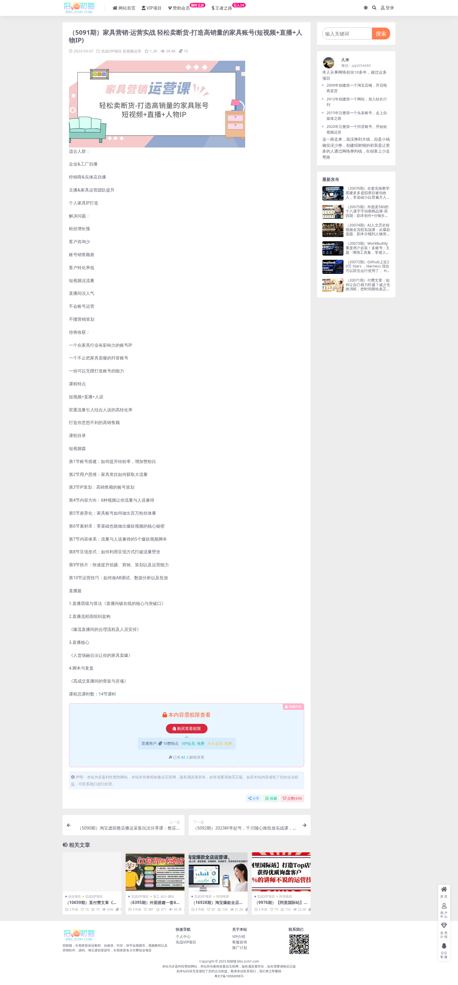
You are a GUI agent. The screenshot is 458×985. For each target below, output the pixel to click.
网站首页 (126, 8)
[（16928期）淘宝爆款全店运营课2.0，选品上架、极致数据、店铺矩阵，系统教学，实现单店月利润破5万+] (218, 872)
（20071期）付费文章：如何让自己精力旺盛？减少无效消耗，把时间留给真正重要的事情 (368, 287)
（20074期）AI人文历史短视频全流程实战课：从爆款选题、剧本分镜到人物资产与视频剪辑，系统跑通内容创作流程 (368, 233)
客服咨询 (239, 941)
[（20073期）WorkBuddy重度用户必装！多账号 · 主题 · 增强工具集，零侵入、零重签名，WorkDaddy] (333, 248)
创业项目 (74, 896)
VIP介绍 (238, 936)
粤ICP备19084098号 (229, 976)
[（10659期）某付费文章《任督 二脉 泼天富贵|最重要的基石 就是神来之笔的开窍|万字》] (92, 872)
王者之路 (229, 7)
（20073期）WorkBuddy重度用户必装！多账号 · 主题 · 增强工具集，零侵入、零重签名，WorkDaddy (368, 250)
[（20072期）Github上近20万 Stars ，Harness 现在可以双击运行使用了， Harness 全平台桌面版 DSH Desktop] (333, 267)
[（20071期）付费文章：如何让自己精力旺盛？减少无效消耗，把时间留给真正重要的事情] (333, 285)
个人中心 (183, 936)
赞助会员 (188, 7)
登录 (390, 8)
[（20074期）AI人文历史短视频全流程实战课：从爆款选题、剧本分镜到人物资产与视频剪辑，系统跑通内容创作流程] (333, 230)
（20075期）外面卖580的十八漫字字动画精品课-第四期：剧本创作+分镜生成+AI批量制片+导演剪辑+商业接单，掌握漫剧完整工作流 (368, 217)
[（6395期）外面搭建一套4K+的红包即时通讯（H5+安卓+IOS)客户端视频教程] (155, 872)
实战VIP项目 (111, 51)
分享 (255, 798)
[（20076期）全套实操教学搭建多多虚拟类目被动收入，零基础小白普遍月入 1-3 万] (333, 193)
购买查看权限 (189, 729)
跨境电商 (222, 896)
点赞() (294, 798)
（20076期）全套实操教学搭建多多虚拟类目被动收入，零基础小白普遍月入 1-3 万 (368, 195)
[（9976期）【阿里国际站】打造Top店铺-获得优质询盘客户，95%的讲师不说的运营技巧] (281, 872)
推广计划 (239, 947)
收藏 (273, 798)
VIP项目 (154, 8)
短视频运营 (132, 51)
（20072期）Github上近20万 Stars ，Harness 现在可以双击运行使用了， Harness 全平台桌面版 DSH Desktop (368, 270)
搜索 (381, 33)
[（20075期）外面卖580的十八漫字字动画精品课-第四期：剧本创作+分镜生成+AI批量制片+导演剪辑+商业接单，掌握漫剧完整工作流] (333, 212)
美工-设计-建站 (163, 896)
